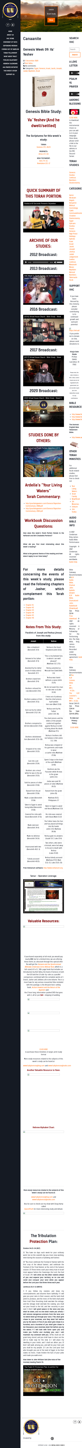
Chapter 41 (30, 605)
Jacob (71, 247)
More (51, 20)
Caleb (71, 211)
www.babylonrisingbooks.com (59, 1066)
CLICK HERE (44, 1049)
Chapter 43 (30, 610)
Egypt (71, 221)
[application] (43, 262)
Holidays (72, 236)
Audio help (73, 562)
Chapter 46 (30, 618)
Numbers (72, 180)
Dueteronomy (74, 218)
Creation (72, 216)
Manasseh (73, 265)
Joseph (72, 249)
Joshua (72, 252)
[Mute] (55, 262)
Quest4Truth (28, 1209)
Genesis (72, 172)
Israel (71, 244)
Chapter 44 (30, 613)
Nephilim (72, 270)
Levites (72, 259)
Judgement (73, 257)
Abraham (72, 198)
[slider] (60, 262)
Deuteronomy (74, 183)
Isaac (71, 241)
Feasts (71, 229)
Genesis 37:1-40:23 (44, 147)
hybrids (72, 239)
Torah (71, 280)
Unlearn (75, 507)
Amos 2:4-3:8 (43, 154)
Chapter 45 (30, 615)
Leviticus (72, 178)
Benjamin (72, 203)
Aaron (71, 195)
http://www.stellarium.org (53, 868)
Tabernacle (73, 277)
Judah (71, 254)
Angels (71, 200)
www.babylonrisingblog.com (34, 1066)
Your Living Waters (74, 488)
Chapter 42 (30, 608)
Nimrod (72, 272)
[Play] (26, 262)
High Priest (73, 234)
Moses (71, 267)
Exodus (72, 175)
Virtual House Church (57, 1445)
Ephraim (72, 223)
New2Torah (76, 499)
